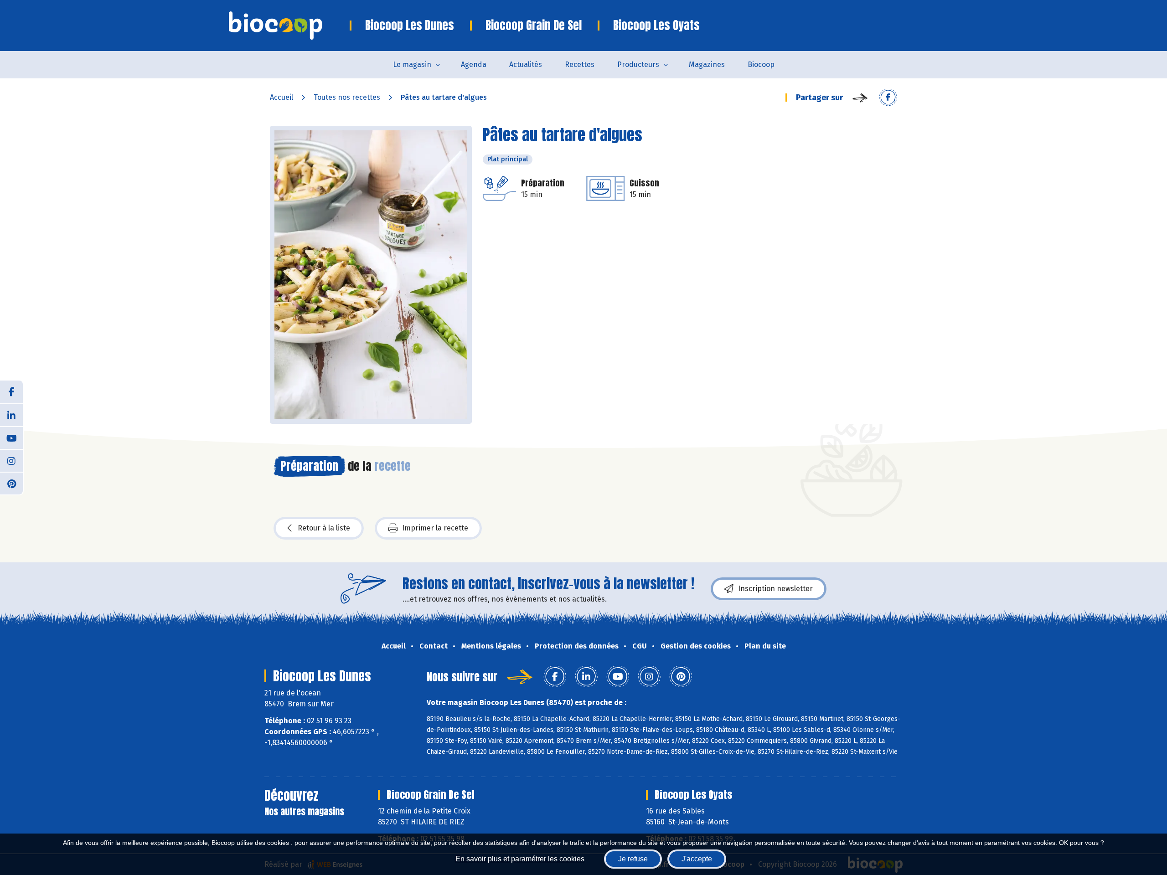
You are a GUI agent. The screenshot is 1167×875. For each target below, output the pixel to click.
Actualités (525, 64)
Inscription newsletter (775, 588)
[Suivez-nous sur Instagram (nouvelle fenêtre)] (11, 460)
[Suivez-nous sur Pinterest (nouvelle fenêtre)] (11, 483)
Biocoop (761, 64)
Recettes (579, 64)
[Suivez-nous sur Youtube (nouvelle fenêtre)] (11, 437)
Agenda (473, 64)
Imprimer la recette (435, 528)
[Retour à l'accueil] (289, 25)
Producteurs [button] (638, 64)
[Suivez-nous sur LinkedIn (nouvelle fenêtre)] (11, 414)
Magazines (707, 64)
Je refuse (633, 859)
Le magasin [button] (412, 64)
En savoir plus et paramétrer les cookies (519, 859)
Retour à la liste (324, 528)
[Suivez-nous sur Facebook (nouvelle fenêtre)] (11, 392)
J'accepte (697, 859)
